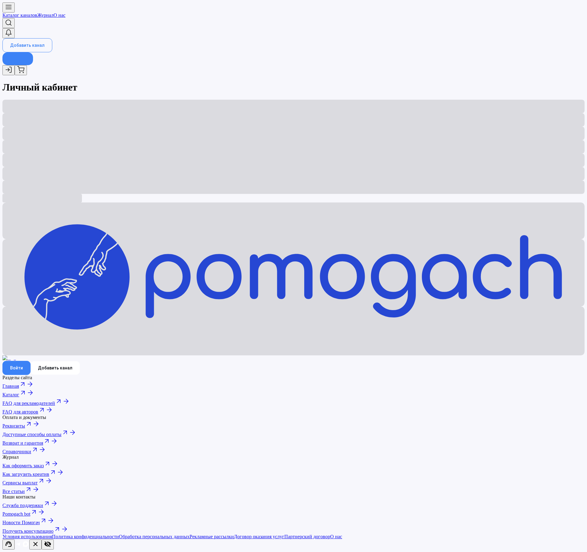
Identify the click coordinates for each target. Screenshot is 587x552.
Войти (16, 367)
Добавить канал (27, 45)
